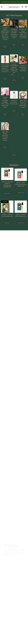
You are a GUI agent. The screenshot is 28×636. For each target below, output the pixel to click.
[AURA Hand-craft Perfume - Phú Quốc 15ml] (14, 95)
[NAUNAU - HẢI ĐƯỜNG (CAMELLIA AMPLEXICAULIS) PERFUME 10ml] (7, 174)
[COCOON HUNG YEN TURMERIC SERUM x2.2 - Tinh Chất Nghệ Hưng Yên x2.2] (5, 59)
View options (14, 79)
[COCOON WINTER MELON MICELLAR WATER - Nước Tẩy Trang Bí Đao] (14, 58)
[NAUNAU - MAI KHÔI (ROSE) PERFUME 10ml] (21, 207)
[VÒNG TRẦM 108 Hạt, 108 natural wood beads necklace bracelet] (23, 95)
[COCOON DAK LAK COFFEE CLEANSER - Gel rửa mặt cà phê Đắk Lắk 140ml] (14, 24)
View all (14, 154)
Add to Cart (5, 46)
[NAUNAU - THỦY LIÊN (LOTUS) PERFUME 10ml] (7, 207)
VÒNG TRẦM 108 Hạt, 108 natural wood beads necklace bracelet (23, 104)
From (14, 74)
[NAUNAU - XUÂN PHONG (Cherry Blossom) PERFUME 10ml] (21, 175)
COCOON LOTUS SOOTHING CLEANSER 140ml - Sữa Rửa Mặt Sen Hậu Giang (5, 102)
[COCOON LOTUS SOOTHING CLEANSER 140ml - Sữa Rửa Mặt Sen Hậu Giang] (5, 91)
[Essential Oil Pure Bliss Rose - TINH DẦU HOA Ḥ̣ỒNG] (23, 60)
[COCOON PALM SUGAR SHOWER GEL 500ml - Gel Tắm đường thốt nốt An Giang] (23, 24)
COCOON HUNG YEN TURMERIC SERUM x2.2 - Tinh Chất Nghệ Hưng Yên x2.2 (5, 68)
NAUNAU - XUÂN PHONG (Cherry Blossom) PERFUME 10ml (21, 184)
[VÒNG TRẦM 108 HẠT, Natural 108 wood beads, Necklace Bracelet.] (5, 126)
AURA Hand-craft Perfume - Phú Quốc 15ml (14, 102)
